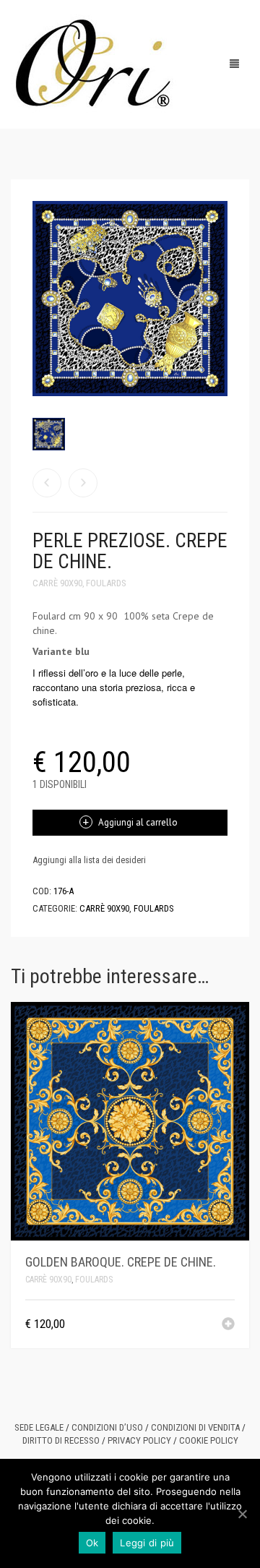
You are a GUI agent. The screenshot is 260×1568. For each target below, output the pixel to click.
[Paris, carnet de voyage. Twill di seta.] (46, 482)
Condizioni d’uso (107, 1427)
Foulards (106, 583)
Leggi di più (147, 1542)
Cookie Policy (208, 1440)
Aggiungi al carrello (138, 822)
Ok (92, 1542)
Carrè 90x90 (57, 583)
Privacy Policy (139, 1440)
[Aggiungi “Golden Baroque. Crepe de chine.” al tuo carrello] (228, 1325)
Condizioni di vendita (195, 1427)
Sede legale (39, 1427)
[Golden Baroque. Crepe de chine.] (83, 482)
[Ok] (242, 1514)
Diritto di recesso (61, 1440)
